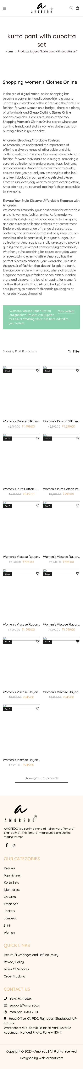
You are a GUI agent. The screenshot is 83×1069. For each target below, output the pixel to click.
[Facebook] (6, 846)
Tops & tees (12, 875)
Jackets (9, 911)
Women (9, 933)
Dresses (9, 868)
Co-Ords (10, 897)
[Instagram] (13, 846)
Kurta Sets (11, 882)
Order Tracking (14, 976)
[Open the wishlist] (77, 641)
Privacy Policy (14, 962)
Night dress (12, 890)
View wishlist (66, 311)
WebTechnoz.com (51, 1058)
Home (9, 51)
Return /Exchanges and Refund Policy (31, 955)
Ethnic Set (11, 904)
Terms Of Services (16, 969)
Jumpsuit (10, 918)
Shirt (7, 925)
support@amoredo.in (25, 1005)
